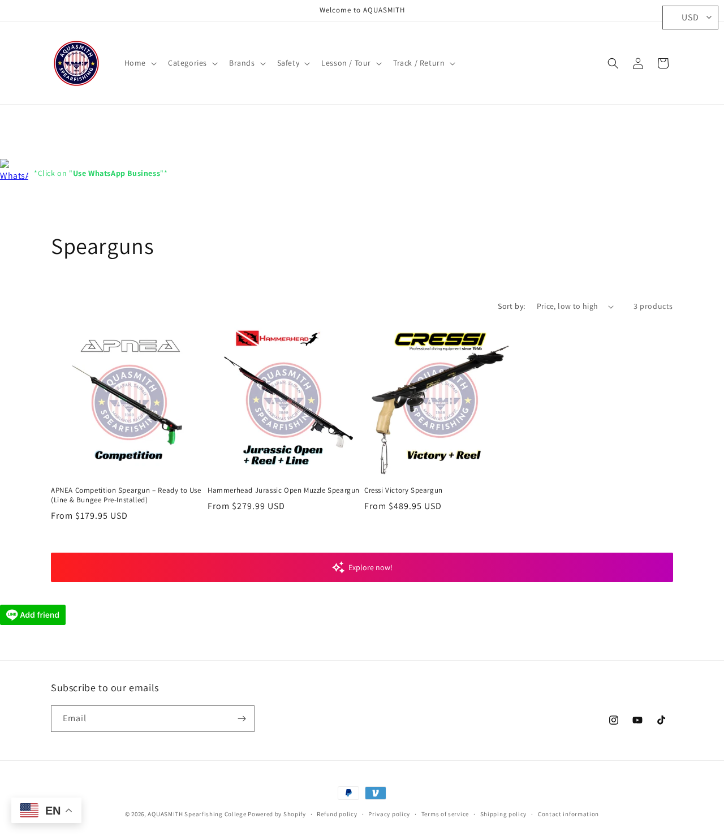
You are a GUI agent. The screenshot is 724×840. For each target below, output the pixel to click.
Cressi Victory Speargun (403, 490)
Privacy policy (389, 814)
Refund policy (337, 814)
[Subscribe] (241, 718)
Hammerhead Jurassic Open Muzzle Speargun (284, 490)
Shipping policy (503, 814)
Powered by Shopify (277, 814)
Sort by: (511, 306)
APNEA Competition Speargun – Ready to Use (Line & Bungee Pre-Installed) (126, 495)
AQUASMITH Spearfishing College (197, 814)
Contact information (568, 814)
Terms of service (445, 814)
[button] (139, 63)
